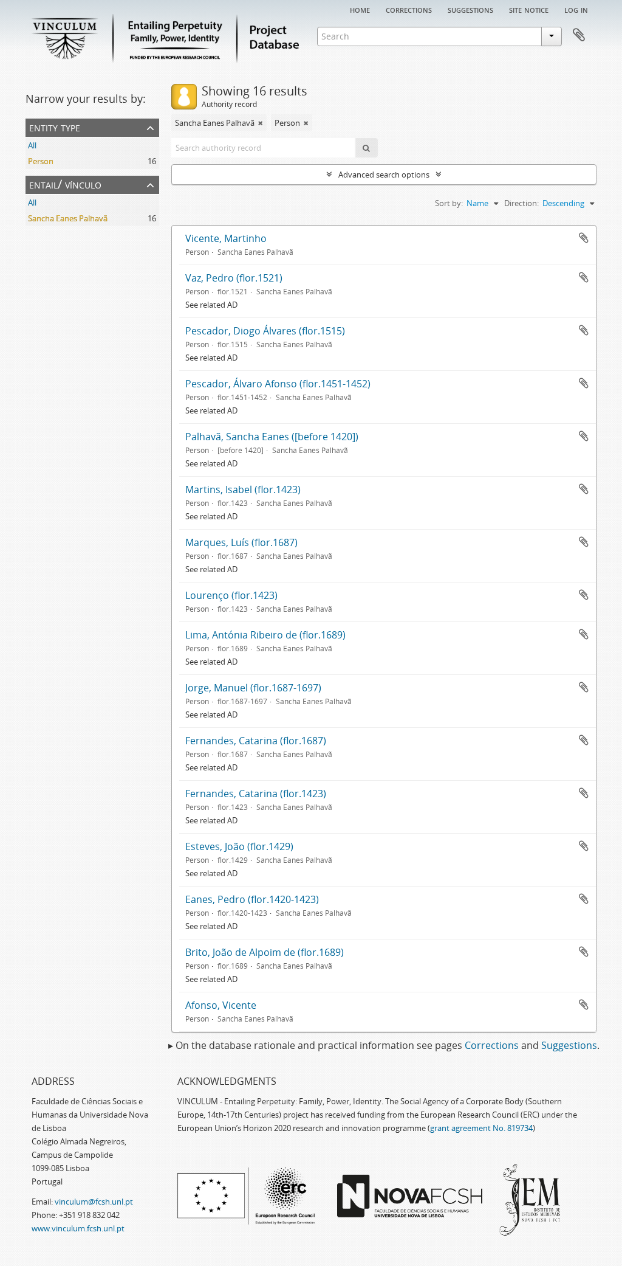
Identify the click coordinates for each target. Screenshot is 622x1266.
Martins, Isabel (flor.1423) (243, 489)
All (32, 145)
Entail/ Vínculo (65, 184)
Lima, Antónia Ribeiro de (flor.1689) (265, 635)
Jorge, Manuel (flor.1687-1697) (253, 687)
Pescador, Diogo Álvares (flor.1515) (265, 330)
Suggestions (470, 9)
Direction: (521, 203)
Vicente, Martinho (226, 238)
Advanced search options (383, 174)
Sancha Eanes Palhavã (68, 218)
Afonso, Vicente (220, 1005)
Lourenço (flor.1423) (231, 595)
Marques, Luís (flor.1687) (241, 542)
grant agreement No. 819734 (481, 1127)
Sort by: (449, 203)
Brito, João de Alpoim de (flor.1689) (264, 952)
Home (360, 9)
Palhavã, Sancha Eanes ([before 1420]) (271, 436)
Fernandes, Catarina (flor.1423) (255, 793)
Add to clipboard (584, 238)
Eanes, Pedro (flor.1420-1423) (252, 899)
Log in (576, 9)
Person (40, 161)
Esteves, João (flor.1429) (239, 846)
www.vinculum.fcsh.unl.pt (78, 1228)
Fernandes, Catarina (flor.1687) (255, 740)
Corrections (409, 9)
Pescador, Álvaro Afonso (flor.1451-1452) (278, 383)
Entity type (54, 127)
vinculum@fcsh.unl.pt (94, 1201)
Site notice (529, 9)
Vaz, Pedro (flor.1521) (233, 278)
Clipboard (579, 35)
